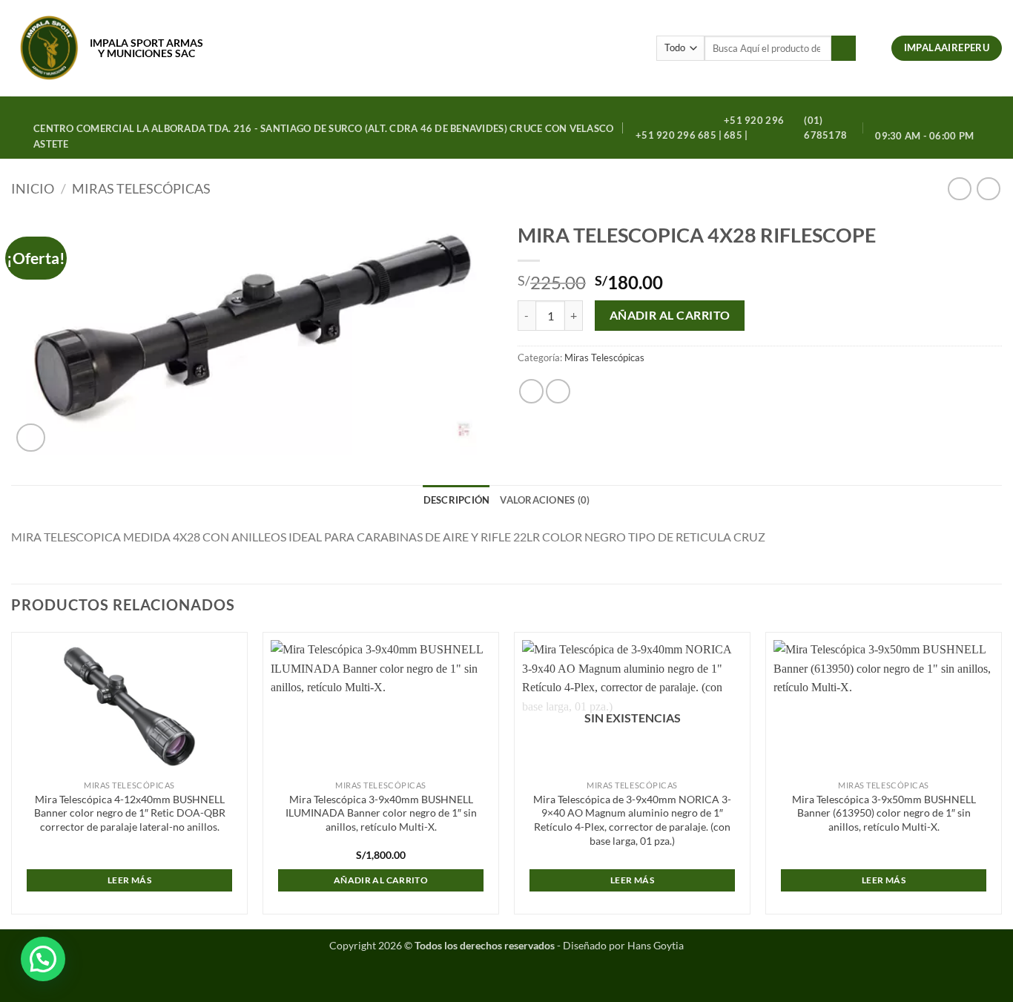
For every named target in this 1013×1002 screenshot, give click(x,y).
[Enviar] (843, 48)
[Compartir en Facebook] (531, 391)
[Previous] (12, 778)
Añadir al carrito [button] (381, 880)
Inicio (32, 188)
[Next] (1001, 778)
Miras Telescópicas (141, 188)
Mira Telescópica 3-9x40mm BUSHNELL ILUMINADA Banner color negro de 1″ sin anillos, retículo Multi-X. (381, 813)
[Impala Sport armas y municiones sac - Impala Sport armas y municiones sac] (49, 48)
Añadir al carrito (670, 315)
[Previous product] (988, 188)
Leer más (129, 880)
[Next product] (959, 188)
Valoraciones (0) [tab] (545, 500)
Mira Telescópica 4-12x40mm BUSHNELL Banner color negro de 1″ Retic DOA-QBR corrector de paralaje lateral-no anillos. (129, 813)
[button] (873, 48)
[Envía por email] (558, 391)
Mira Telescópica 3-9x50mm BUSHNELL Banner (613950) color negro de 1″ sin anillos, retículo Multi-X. (884, 813)
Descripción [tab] (456, 500)
